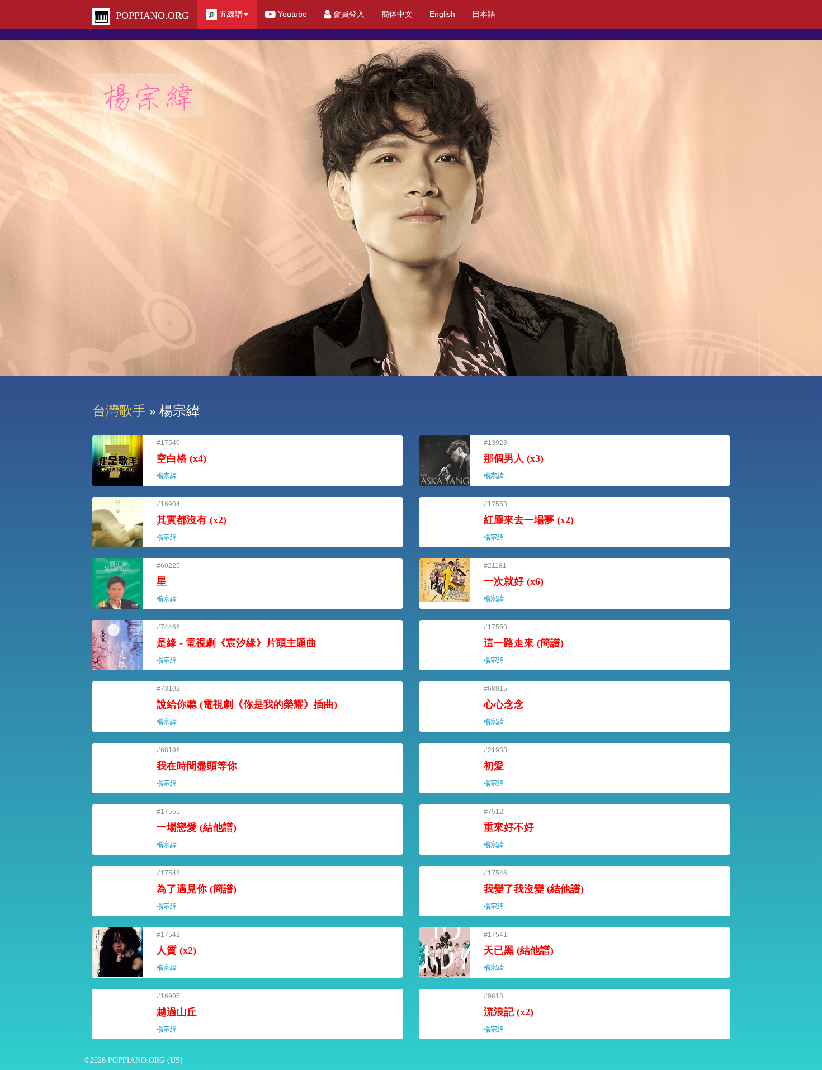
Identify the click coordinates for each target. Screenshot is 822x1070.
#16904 (191, 520)
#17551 (197, 828)
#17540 (181, 459)
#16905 (177, 1012)
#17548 (197, 889)
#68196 (197, 766)
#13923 (514, 459)
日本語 (483, 14)
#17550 (524, 643)
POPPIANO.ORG (149, 15)
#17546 (534, 889)
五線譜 (230, 14)
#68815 (504, 705)
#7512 (509, 828)
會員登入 (348, 14)
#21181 (514, 582)
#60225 (172, 582)
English (442, 14)
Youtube (291, 14)
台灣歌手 (119, 411)
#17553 (529, 520)
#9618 (508, 1012)
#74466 (236, 643)
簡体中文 (397, 14)
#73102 (247, 705)
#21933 (499, 766)
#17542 (176, 951)
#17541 (519, 951)
